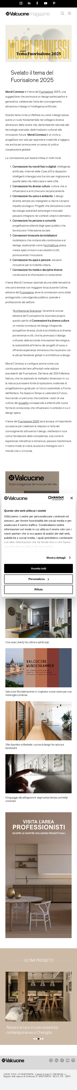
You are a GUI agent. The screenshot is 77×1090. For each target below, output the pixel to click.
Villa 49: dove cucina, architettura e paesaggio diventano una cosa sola (35, 1030)
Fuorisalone (46, 92)
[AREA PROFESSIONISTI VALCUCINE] (38, 813)
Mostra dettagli (56, 557)
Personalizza (36, 579)
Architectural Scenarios (27, 311)
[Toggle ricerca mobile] (62, 13)
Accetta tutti (38, 568)
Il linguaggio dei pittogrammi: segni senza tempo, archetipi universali (36, 799)
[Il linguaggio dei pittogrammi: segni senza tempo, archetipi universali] (38, 773)
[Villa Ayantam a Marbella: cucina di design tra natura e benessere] (38, 721)
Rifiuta (38, 589)
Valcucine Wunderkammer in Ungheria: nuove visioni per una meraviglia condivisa (38, 693)
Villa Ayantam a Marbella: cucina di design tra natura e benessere (34, 746)
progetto (23, 403)
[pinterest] (73, 1060)
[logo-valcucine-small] (13, 1060)
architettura (51, 245)
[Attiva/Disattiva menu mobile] (70, 13)
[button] (34, 1039)
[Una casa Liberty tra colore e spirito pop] (38, 618)
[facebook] (62, 1060)
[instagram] (51, 1060)
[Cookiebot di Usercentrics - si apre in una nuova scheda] (48, 498)
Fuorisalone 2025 (32, 80)
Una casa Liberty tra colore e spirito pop (27, 642)
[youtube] (67, 1060)
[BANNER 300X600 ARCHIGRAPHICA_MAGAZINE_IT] (32, 473)
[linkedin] (56, 1060)
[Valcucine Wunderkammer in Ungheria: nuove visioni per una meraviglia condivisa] (38, 668)
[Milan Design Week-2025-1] (38, 26)
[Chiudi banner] (71, 498)
